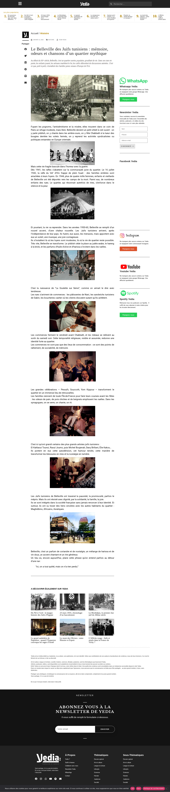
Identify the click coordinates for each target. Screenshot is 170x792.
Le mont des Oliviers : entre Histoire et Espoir (71, 639)
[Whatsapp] (46, 779)
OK (132, 788)
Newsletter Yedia (70, 769)
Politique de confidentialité (154, 788)
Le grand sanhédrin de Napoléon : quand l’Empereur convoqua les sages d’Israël (43, 640)
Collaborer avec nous (71, 766)
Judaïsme (97, 779)
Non (138, 788)
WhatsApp (68, 772)
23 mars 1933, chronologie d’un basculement (71, 614)
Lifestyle (96, 769)
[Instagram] (41, 779)
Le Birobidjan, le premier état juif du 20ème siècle (101, 614)
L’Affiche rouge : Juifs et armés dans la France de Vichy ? (99, 640)
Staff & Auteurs (70, 762)
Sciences (97, 772)
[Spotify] (55, 779)
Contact (67, 776)
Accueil (34, 33)
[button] (25, 49)
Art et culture (98, 762)
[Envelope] (60, 779)
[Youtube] (50, 779)
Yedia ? (67, 759)
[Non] (166, 788)
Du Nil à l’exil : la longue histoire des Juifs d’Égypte (42, 614)
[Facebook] (36, 779)
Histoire (44, 33)
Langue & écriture (99, 766)
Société (96, 782)
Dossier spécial (99, 759)
